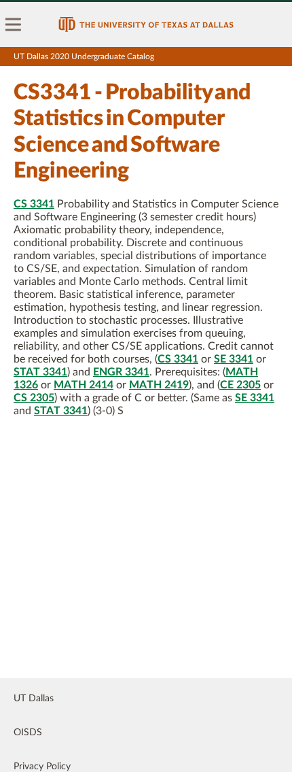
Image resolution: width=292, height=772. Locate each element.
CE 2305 (240, 385)
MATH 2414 (83, 385)
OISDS (28, 732)
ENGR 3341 (121, 372)
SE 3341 (233, 359)
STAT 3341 (40, 372)
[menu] (13, 24)
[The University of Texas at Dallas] (146, 24)
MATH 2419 (159, 385)
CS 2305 (34, 397)
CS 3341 (34, 204)
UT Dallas (34, 698)
